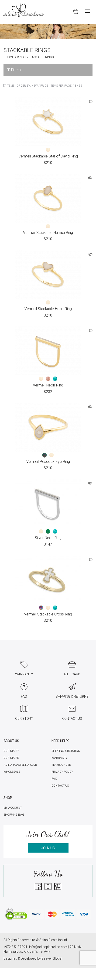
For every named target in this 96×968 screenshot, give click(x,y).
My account (12, 808)
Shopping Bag (13, 815)
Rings (21, 57)
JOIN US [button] (48, 848)
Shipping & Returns (65, 751)
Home (10, 57)
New (34, 86)
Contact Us (60, 786)
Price (44, 86)
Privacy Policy (62, 772)
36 (80, 86)
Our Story (11, 751)
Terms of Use (61, 765)
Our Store (11, 758)
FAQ (54, 779)
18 (74, 86)
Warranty (59, 758)
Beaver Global (51, 958)
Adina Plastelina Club (20, 765)
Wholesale (11, 772)
